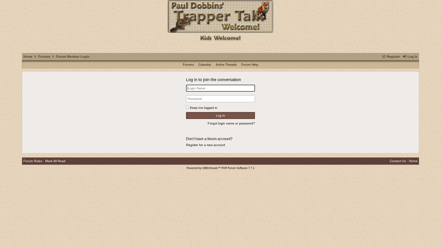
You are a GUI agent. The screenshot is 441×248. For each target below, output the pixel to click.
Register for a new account (205, 145)
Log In (412, 56)
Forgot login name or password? (231, 123)
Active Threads (226, 64)
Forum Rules (32, 161)
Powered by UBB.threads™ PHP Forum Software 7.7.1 (220, 168)
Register (393, 56)
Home (27, 56)
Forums (44, 56)
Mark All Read (55, 161)
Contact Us (398, 161)
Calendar (204, 64)
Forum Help (249, 64)
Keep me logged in (203, 108)
